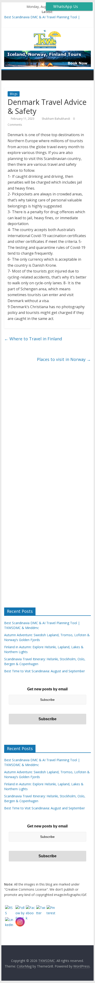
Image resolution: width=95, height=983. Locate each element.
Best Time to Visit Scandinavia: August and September (44, 671)
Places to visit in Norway (64, 359)
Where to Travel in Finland (33, 338)
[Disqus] (47, 427)
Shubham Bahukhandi (56, 119)
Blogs (13, 94)
